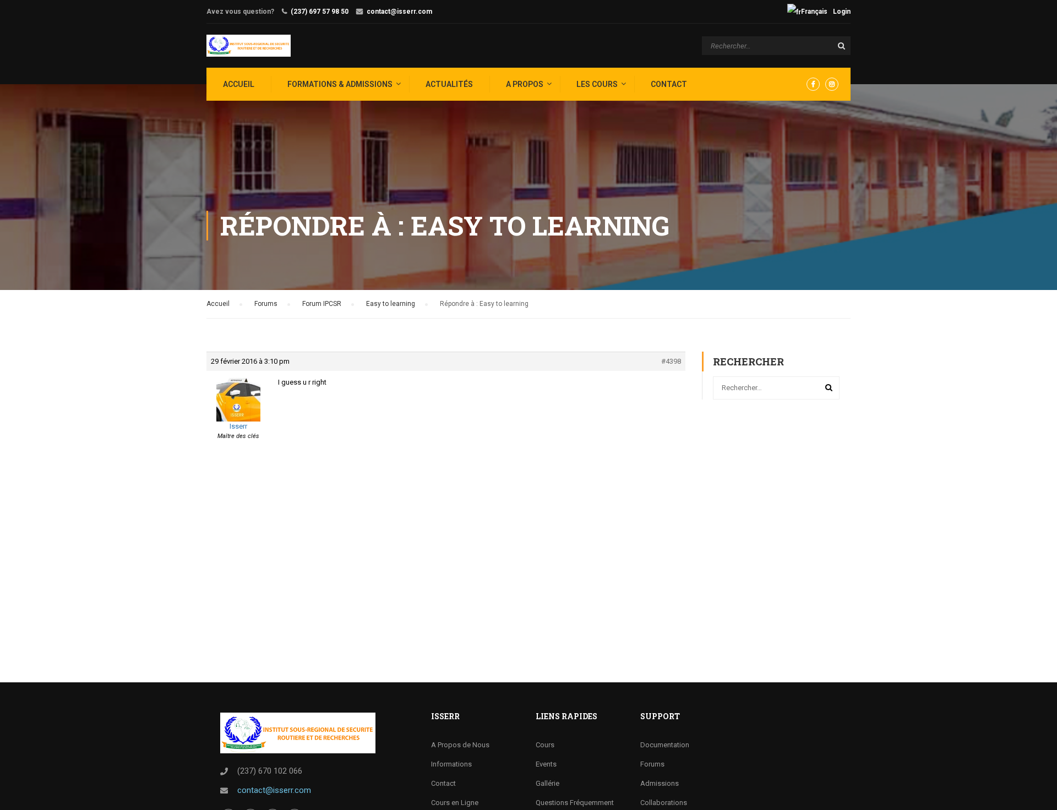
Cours (545, 745)
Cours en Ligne (454, 802)
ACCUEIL (238, 84)
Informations (451, 764)
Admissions (659, 783)
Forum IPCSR (321, 304)
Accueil (218, 304)
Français (814, 11)
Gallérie (547, 783)
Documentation (664, 745)
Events (546, 764)
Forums (265, 304)
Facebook (813, 84)
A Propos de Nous (460, 745)
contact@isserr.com (399, 11)
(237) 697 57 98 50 (319, 11)
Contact (669, 84)
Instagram (831, 84)
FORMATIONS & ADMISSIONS (340, 84)
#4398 (671, 361)
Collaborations (663, 802)
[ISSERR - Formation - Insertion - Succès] (248, 46)
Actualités (449, 84)
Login (842, 11)
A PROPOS (524, 84)
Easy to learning (390, 304)
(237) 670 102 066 (269, 771)
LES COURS (597, 84)
